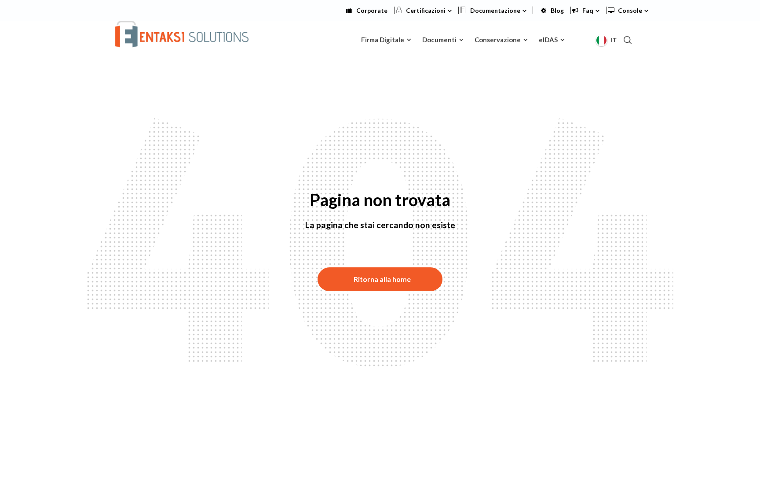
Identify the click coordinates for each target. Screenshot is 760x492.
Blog (557, 10)
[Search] (627, 40)
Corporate (371, 10)
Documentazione (495, 10)
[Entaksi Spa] (182, 38)
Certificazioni (426, 10)
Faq (587, 10)
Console (630, 10)
